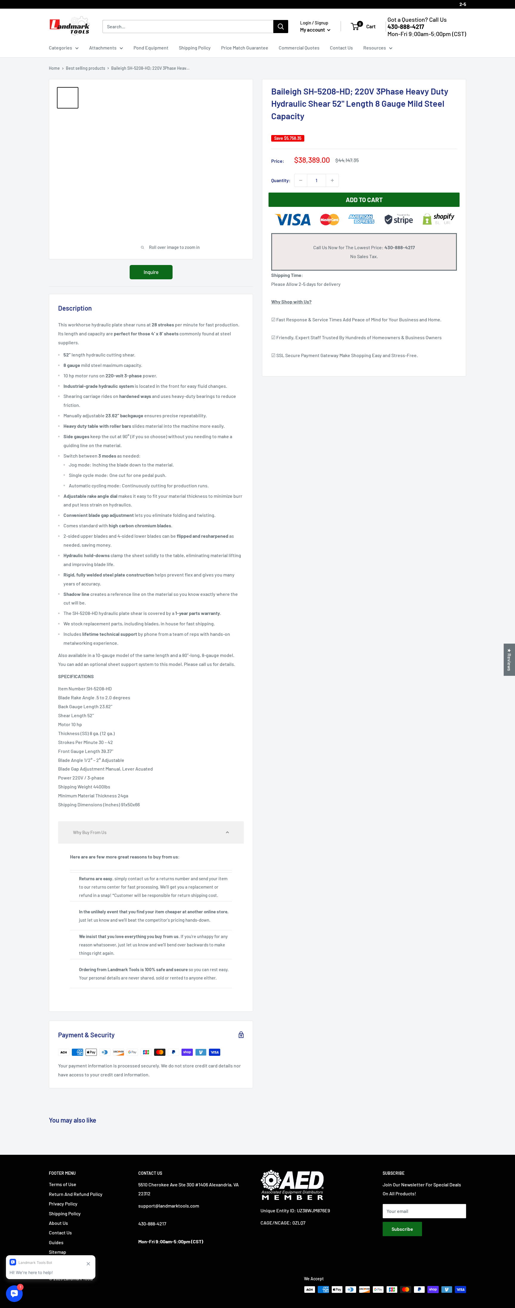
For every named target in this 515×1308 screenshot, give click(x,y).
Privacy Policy (63, 1203)
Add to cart (364, 199)
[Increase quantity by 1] (332, 180)
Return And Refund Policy (76, 1194)
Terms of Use (62, 1184)
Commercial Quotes (299, 47)
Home (54, 68)
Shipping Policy (195, 47)
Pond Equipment (151, 47)
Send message (257, 86)
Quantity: (281, 180)
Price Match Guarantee (244, 47)
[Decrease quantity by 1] (300, 180)
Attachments (103, 47)
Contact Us (341, 47)
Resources (374, 47)
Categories (60, 47)
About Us (58, 1223)
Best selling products (85, 68)
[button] (151, 832)
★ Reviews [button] (509, 659)
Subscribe (402, 1229)
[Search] (280, 26)
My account (313, 29)
